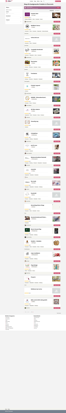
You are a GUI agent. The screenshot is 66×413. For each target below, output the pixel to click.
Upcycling (7, 329)
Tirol (35, 322)
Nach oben (59, 313)
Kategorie (8, 19)
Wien (35, 318)
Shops (35, 1)
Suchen (7, 11)
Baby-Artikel (8, 321)
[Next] (59, 15)
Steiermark (36, 324)
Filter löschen (9, 9)
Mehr (57, 21)
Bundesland (8, 15)
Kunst (7, 322)
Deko (6, 320)
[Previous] (53, 15)
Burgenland (36, 325)
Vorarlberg (36, 326)
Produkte (31, 1)
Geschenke (7, 317)
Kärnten (35, 328)
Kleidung (7, 325)
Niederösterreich (37, 321)
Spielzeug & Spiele (9, 326)
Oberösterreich (36, 317)
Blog (41, 1)
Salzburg (35, 320)
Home (6, 409)
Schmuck (7, 324)
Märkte (38, 1)
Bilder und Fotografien (9, 328)
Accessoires (8, 318)
